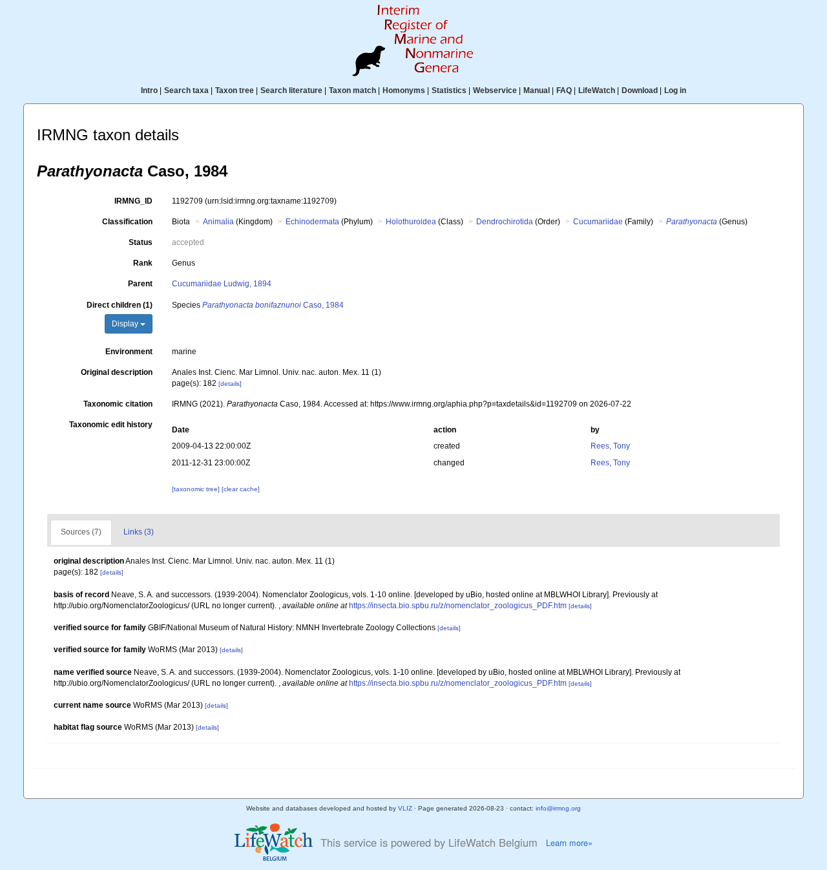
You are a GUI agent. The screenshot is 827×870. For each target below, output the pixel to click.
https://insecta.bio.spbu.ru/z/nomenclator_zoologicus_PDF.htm (458, 605)
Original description (116, 372)
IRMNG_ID (133, 201)
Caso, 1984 (273, 305)
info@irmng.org (558, 808)
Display (126, 323)
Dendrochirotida (504, 221)
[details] (230, 383)
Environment (128, 351)
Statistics (449, 90)
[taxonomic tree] (197, 489)
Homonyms (403, 90)
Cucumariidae (598, 221)
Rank (142, 263)
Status (140, 242)
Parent (140, 283)
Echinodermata (312, 221)
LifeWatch (596, 90)
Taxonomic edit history (110, 424)
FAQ (564, 90)
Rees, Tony (610, 446)
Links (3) (138, 531)
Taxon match (352, 90)
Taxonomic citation (117, 403)
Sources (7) (81, 531)
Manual (536, 90)
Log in (675, 90)
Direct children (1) (119, 305)
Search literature (291, 90)
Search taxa (186, 90)
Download (640, 90)
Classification (127, 221)
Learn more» (569, 843)
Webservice (495, 90)
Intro (149, 90)
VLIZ (405, 808)
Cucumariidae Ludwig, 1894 (221, 283)
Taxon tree (234, 90)
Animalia (218, 221)
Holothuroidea (411, 221)
